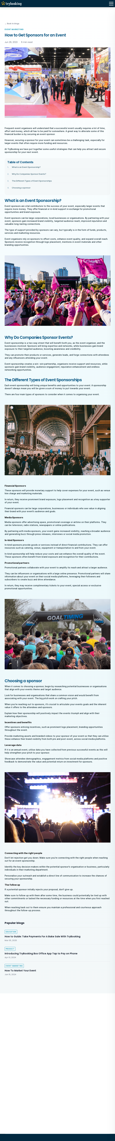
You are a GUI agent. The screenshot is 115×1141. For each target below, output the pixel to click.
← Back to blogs (12, 23)
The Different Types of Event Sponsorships (32, 181)
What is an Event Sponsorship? (26, 167)
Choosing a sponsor (21, 188)
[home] (12, 3)
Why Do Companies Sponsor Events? (29, 174)
